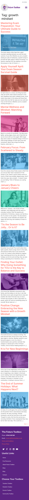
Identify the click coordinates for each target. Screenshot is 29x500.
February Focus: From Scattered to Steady (13, 149)
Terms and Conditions (8, 441)
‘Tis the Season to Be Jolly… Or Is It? (12, 226)
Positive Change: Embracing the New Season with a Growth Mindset (13, 309)
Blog (4, 471)
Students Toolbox (7, 487)
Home (4, 458)
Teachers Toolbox (7, 483)
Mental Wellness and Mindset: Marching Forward (12, 109)
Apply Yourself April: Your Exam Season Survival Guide (12, 69)
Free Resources (7, 461)
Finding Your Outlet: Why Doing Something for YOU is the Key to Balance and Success (13, 266)
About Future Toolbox (8, 464)
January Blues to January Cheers (10, 186)
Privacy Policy (5, 444)
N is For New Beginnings (14, 348)
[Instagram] (10, 449)
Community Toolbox (8, 494)
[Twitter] (3, 449)
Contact (5, 475)
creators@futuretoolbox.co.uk (14, 438)
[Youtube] (17, 449)
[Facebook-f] (7, 449)
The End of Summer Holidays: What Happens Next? (12, 386)
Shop (4, 468)
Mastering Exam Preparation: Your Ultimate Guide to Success (11, 27)
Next (26, 424)
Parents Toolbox (7, 490)
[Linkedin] (13, 449)
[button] (26, 7)
